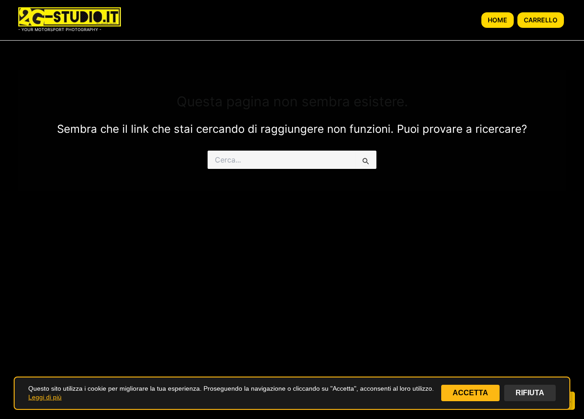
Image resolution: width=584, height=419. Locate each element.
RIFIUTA (530, 393)
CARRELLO (541, 20)
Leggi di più (45, 397)
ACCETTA (470, 393)
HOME (497, 20)
